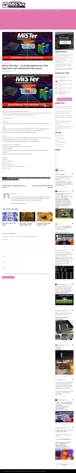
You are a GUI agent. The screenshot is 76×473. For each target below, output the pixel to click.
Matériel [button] (36, 10)
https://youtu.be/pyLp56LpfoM (62, 406)
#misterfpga (58, 349)
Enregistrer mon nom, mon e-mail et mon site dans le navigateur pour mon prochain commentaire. (26, 273)
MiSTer (61, 85)
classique (10, 177)
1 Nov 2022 (66, 174)
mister (23, 177)
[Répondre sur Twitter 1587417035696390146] (56, 307)
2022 (56, 159)
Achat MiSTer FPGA (59, 10)
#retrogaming (65, 317)
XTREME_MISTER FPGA (61, 310)
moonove (61, 77)
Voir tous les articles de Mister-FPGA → (19, 203)
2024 (56, 155)
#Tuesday (57, 430)
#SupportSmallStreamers (60, 445)
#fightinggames (58, 201)
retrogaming (5, 179)
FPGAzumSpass (60, 250)
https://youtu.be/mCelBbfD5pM (62, 199)
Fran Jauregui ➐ (60, 174)
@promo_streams (67, 448)
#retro (56, 442)
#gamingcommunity (66, 204)
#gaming (69, 202)
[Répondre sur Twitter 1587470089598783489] (56, 188)
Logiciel (41, 10)
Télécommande (15, 179)
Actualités (6, 10)
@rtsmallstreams (59, 448)
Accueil (2, 10)
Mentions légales (42, 471)
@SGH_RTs (57, 443)
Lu (57, 223)
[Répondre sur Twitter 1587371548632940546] (56, 396)
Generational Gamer (61, 400)
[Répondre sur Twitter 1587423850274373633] (56, 281)
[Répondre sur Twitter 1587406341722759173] (56, 376)
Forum (53, 10)
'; (56, 174)
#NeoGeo (57, 207)
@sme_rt (68, 446)
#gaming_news (58, 204)
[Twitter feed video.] (64, 239)
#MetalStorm (61, 408)
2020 (56, 164)
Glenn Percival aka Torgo (62, 284)
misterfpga (33, 177)
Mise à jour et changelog (59, 138)
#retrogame (64, 202)
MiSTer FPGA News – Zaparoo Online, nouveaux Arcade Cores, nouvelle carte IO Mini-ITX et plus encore (63, 108)
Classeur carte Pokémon (20, 471)
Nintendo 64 (44, 177)
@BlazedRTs (63, 443)
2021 (56, 161)
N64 (37, 177)
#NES (57, 403)
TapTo (10, 179)
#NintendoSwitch (59, 184)
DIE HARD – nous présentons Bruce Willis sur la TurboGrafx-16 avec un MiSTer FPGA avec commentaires (63, 122)
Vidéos (10, 10)
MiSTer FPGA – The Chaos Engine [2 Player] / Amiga (26, 224)
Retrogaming (57, 140)
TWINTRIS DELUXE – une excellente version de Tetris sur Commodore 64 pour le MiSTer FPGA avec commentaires (64, 128)
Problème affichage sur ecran (64, 76)
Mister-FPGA (8, 71)
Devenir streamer (10, 471)
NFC (39, 177)
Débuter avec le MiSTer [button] (29, 10)
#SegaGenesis (59, 405)
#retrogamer (58, 202)
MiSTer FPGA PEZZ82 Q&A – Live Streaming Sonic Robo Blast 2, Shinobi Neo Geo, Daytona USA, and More (63, 117)
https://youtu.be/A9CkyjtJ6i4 (65, 403)
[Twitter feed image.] (64, 213)
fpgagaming (18, 177)
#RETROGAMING (66, 201)
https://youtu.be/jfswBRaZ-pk (63, 439)
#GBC (65, 431)
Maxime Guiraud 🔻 (61, 345)
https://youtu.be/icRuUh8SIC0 (61, 232)
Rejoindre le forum (65, 99)
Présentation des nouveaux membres (65, 80)
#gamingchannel (65, 205)
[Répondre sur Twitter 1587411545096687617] (56, 341)
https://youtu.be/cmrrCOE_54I (62, 409)
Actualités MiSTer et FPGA (59, 135)
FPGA (14, 177)
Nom (3, 256)
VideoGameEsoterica (61, 191)
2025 (56, 152)
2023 (56, 157)
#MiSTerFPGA (70, 184)
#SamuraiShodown (59, 193)
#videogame (61, 442)
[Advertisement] (38, 20)
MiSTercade (27, 177)
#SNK (62, 195)
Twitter (64, 187)
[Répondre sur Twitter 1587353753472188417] (56, 461)
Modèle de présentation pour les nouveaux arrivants (64, 93)
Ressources (47, 10)
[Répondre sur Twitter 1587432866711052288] (56, 220)
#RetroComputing (59, 319)
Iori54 (61, 81)
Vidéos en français (59, 146)
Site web (4, 267)
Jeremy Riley (59, 379)
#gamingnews (58, 205)
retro (48, 177)
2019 (56, 166)
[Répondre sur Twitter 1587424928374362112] (56, 247)
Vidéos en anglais (5, 63)
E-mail (4, 262)
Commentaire (5, 239)
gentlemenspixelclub (61, 427)
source (3, 172)
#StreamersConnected (60, 446)
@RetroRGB (68, 226)
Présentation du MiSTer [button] (18, 10)
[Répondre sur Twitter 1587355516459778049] (56, 424)
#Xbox (69, 182)
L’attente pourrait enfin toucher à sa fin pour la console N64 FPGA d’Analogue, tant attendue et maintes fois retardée (63, 65)
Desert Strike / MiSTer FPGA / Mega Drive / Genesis (44, 224)
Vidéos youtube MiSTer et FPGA (60, 142)
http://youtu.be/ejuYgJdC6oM (61, 292)
